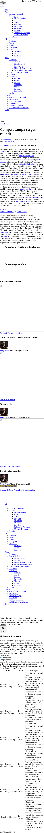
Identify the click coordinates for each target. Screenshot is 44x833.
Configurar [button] (4, 624)
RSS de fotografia (16, 600)
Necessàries (7, 658)
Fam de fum (4, 124)
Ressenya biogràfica (16, 508)
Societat (19, 333)
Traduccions (18, 560)
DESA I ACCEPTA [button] (7, 832)
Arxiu (7, 552)
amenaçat (5, 236)
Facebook (17, 550)
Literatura (13, 554)
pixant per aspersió (23, 201)
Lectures (12, 535)
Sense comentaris (10, 142)
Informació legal (15, 596)
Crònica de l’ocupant (22, 527)
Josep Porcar (7, 139)
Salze (7, 604)
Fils (6, 533)
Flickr (11, 539)
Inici (1, 145)
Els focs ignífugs (20, 512)
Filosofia (17, 573)
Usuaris (7, 589)
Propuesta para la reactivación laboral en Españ (19, 174)
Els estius (17, 523)
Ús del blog (13, 594)
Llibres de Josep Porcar (22, 562)
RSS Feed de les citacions (19, 602)
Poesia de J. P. (14, 556)
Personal (17, 583)
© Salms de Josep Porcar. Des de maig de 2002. (17, 490)
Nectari (16, 517)
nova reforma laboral (26, 156)
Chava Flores (22, 212)
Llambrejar (13, 531)
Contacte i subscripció (17, 592)
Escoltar (3, 210)
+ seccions (13, 571)
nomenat (3, 151)
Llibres (12, 510)
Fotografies (18, 585)
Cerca (3, 4)
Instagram (13, 542)
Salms (2, 6)
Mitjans (11, 466)
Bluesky (12, 537)
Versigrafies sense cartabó (23, 564)
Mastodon (17, 546)
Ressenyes (13, 569)
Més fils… (13, 544)
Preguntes (17, 519)
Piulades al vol (19, 558)
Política (17, 577)
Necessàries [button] (4, 655)
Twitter (16, 548)
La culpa (17, 525)
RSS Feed (13, 598)
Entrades (8, 145)
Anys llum (18, 514)
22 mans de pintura (21, 529)
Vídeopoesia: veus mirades (19, 567)
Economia (4, 333)
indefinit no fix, (26, 189)
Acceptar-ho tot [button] (14, 624)
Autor (7, 506)
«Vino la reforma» (6, 212)
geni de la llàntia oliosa (26, 164)
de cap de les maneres (32, 197)
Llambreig (18, 521)
